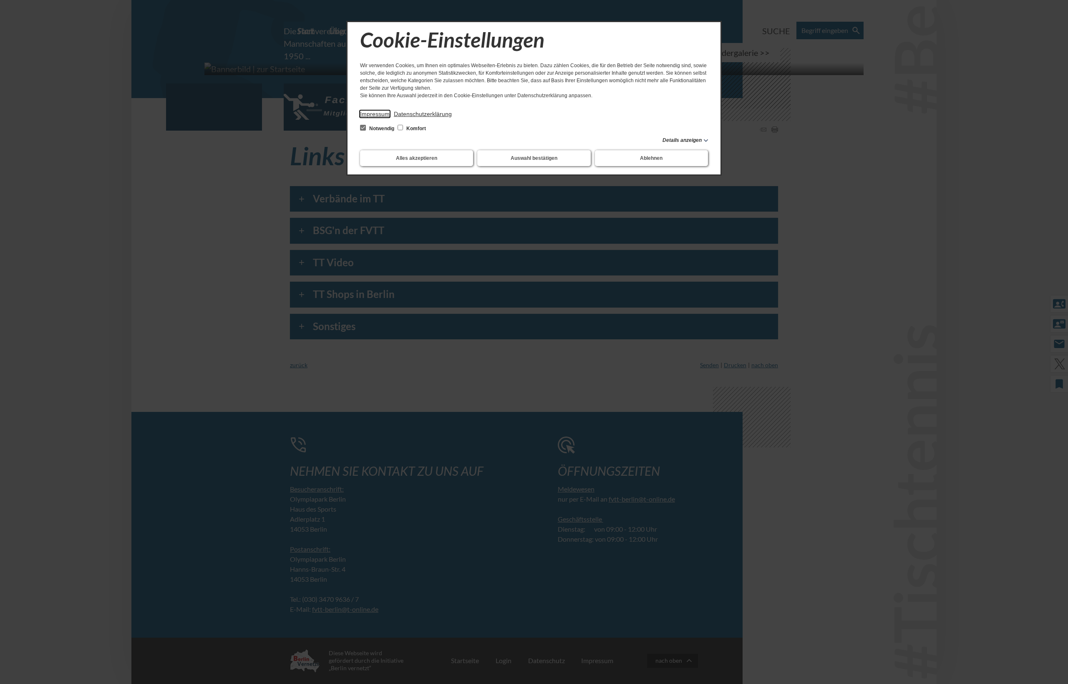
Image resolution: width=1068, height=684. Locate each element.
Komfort (415, 128)
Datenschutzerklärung (423, 114)
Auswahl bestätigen (534, 158)
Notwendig (381, 128)
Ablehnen (651, 158)
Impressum (375, 114)
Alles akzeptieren (416, 158)
